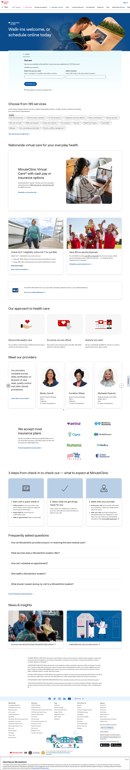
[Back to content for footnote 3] (97, 676)
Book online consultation (19, 269)
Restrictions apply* (17, 265)
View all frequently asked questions (20, 594)
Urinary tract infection (50, 123)
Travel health (105, 123)
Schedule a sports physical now (80, 264)
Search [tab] (27, 54)
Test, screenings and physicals (29, 128)
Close (127, 759)
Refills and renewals (32, 123)
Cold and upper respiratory (36, 118)
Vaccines (77, 123)
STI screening (65, 123)
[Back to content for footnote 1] (47, 662)
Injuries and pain (111, 118)
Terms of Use (45, 768)
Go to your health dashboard (34, 292)
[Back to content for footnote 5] (30, 687)
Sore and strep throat (16, 117)
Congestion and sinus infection (75, 118)
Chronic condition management (53, 128)
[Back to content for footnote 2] (60, 671)
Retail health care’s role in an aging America (83, 644)
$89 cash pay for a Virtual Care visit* (42, 185)
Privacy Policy (35, 768)
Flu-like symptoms (55, 118)
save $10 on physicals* (92, 256)
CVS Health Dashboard (109, 519)
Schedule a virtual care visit (27, 192)
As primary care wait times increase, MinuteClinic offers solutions (32, 644)
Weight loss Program (90, 123)
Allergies (12, 128)
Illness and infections (95, 118)
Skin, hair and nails (15, 123)
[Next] (122, 386)
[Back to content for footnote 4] (99, 680)
